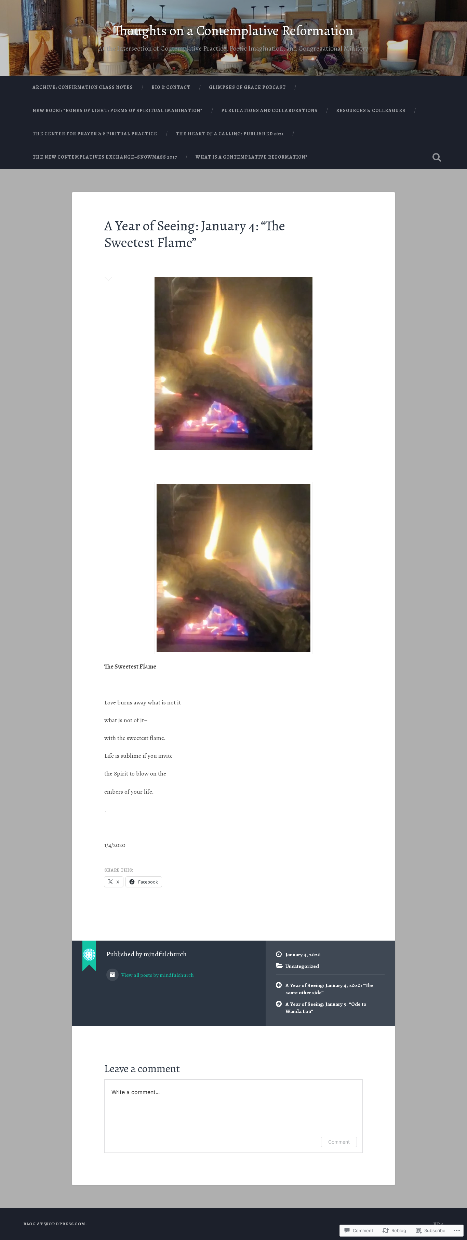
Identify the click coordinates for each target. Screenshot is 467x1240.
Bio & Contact (170, 87)
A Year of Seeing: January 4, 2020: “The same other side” (329, 989)
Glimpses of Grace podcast (247, 87)
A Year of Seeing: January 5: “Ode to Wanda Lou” (325, 1007)
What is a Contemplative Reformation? (252, 157)
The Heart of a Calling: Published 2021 (230, 134)
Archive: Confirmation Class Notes (82, 87)
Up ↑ (438, 1224)
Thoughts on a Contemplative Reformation (233, 30)
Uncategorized (302, 966)
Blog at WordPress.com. (55, 1224)
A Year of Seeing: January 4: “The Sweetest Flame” (194, 234)
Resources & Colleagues (370, 110)
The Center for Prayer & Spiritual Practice (94, 134)
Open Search (437, 157)
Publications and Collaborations (269, 110)
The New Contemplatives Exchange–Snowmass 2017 (104, 157)
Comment (339, 1142)
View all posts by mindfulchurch (157, 975)
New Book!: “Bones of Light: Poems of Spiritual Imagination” (117, 110)
